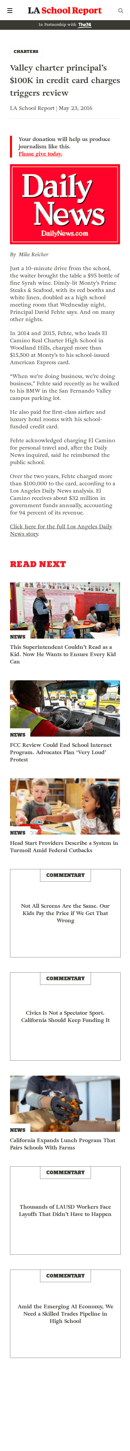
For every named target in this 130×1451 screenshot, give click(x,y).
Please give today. (40, 154)
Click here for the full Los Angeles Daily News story (61, 530)
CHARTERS (26, 51)
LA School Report (65, 10)
